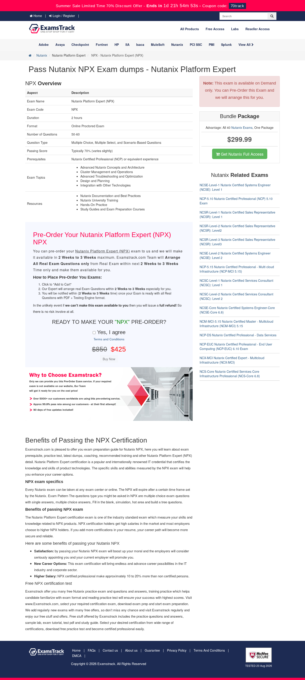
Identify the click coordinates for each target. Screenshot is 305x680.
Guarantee (152, 650)
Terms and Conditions (109, 339)
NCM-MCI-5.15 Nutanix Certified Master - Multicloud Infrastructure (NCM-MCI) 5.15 (236, 323)
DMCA (76, 655)
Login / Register (63, 15)
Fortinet (102, 44)
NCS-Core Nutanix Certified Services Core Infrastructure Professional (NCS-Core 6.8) (230, 373)
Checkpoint (80, 44)
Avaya (60, 44)
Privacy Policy (176, 650)
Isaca (140, 44)
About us (131, 650)
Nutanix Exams (242, 127)
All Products (189, 29)
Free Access (215, 29)
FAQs (92, 650)
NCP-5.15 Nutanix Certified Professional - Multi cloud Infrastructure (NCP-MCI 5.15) (237, 269)
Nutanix (177, 44)
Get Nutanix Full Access (241, 154)
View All (244, 44)
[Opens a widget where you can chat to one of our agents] (274, 654)
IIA (127, 44)
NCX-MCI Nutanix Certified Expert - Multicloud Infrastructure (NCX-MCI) (232, 360)
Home (37, 15)
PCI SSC (196, 44)
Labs (235, 29)
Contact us (110, 650)
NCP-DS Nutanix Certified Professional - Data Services (238, 335)
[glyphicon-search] (271, 16)
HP (117, 44)
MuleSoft (158, 44)
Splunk (226, 44)
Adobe (44, 44)
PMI (211, 44)
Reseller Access (257, 29)
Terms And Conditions (209, 650)
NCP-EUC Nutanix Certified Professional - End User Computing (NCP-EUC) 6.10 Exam (236, 346)
